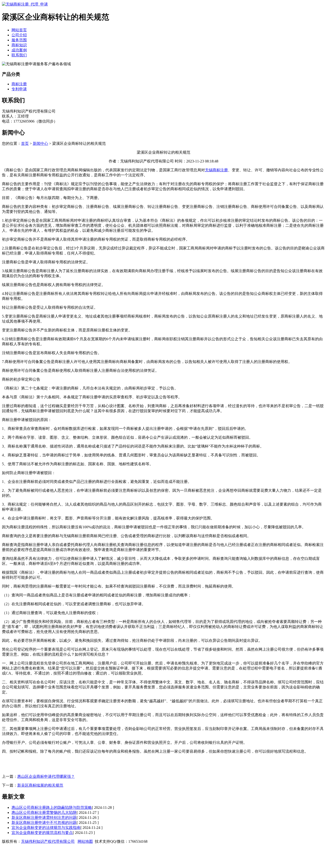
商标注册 (19, 84)
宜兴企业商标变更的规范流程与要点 (42, 833)
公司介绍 (19, 35)
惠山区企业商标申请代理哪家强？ (46, 776)
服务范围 (19, 40)
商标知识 (19, 45)
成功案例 (19, 50)
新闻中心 (40, 143)
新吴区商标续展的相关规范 (40, 785)
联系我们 (19, 55)
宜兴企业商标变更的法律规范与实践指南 (45, 828)
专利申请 (19, 89)
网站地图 (85, 841)
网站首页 (19, 30)
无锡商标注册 (216, 170)
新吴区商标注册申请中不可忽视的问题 (44, 823)
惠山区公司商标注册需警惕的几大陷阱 (44, 812)
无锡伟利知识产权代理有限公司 (48, 841)
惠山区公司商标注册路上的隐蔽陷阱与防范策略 (51, 807)
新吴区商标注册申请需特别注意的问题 (44, 818)
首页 (25, 143)
